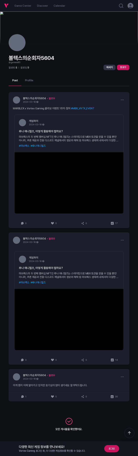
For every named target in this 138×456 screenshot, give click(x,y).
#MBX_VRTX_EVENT (82, 108)
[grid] (69, 246)
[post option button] (122, 99)
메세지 (109, 67)
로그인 (112, 448)
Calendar (59, 5)
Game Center (22, 5)
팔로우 (123, 67)
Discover (42, 5)
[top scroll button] (129, 433)
